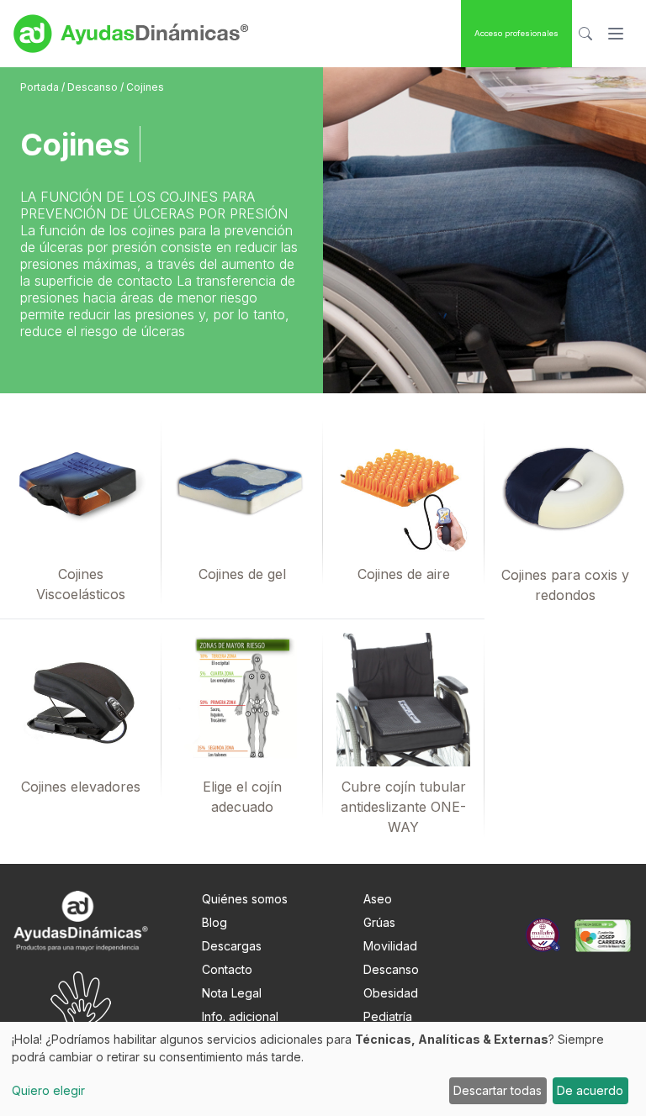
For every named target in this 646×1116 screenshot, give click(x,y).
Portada (40, 87)
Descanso (93, 87)
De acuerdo (590, 1090)
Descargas (232, 946)
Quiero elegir (48, 1090)
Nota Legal (232, 993)
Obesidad (390, 993)
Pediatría (387, 1016)
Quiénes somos (245, 899)
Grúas (379, 922)
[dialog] (323, 1069)
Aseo (377, 899)
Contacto (227, 969)
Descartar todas (497, 1090)
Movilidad (390, 946)
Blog (214, 922)
